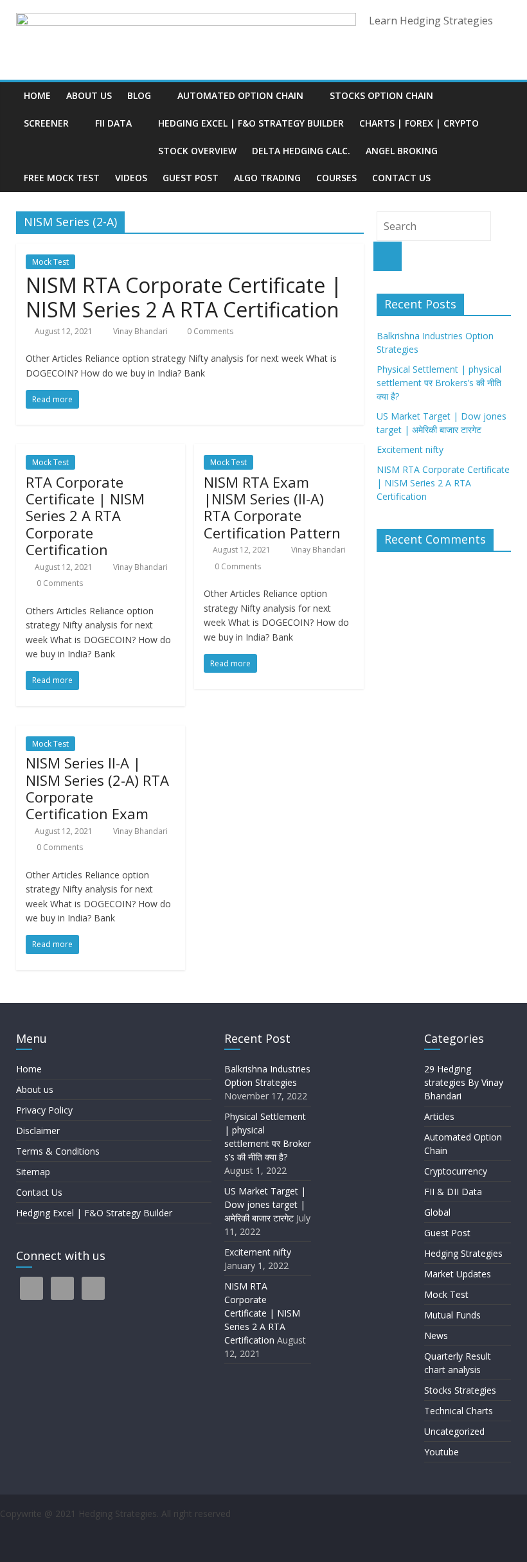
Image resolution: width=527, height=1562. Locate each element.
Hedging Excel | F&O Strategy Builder (251, 123)
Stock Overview (197, 151)
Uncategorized (454, 1431)
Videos (131, 178)
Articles (439, 1116)
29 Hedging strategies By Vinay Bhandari (463, 1082)
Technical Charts (458, 1411)
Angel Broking (402, 151)
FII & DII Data (453, 1191)
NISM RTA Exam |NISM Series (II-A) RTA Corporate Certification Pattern (272, 507)
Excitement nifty (410, 449)
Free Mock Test (62, 178)
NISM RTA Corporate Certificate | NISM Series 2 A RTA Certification (184, 297)
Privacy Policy (44, 1110)
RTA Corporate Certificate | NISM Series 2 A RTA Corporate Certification (85, 516)
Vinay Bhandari (141, 331)
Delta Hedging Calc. (301, 151)
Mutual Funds (452, 1315)
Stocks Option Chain (381, 95)
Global (437, 1212)
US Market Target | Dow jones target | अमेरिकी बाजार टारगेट (265, 1204)
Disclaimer (38, 1130)
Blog (139, 95)
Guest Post (191, 178)
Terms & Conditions (58, 1151)
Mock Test (50, 261)
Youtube (441, 1452)
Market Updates (457, 1274)
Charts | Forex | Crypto (419, 123)
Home (37, 95)
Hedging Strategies (463, 1253)
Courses (336, 178)
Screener (46, 123)
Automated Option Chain (240, 95)
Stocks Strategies (460, 1390)
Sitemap (33, 1172)
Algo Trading (267, 178)
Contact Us (401, 178)
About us (89, 95)
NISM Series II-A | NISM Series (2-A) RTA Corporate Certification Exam (97, 788)
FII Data (113, 123)
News (436, 1335)
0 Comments (209, 331)
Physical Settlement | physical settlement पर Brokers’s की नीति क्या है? (440, 382)
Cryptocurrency (455, 1171)
